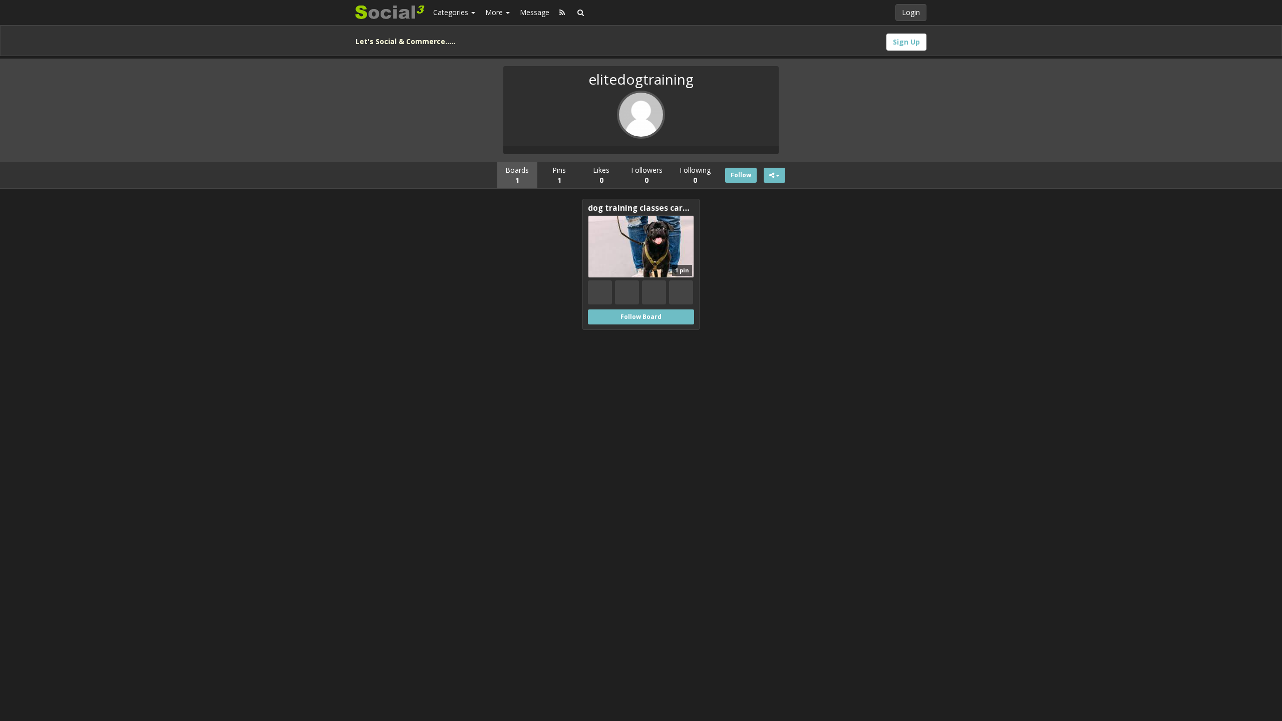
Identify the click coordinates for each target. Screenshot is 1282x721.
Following (695, 175)
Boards (517, 175)
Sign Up (906, 42)
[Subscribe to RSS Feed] (562, 12)
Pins (559, 175)
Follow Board (641, 316)
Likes (601, 175)
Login (911, 12)
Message (534, 12)
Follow (741, 175)
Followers (647, 175)
